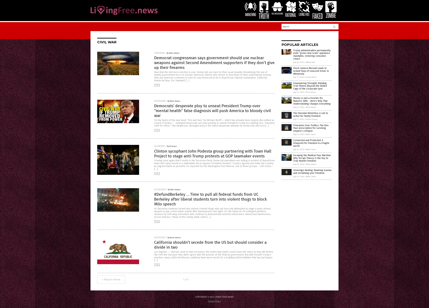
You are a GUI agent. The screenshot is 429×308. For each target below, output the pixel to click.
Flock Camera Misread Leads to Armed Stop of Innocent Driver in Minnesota (311, 71)
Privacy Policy (214, 301)
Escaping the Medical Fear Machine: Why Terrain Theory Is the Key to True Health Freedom (312, 158)
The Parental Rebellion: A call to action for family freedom (310, 114)
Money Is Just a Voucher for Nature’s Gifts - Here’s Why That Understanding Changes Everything (312, 101)
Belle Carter (311, 134)
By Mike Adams (173, 53)
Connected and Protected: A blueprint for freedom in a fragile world (311, 143)
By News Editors (174, 238)
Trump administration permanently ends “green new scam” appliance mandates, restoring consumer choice (312, 54)
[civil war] (124, 15)
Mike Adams (311, 107)
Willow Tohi (310, 62)
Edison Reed (310, 77)
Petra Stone (311, 92)
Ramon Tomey (311, 119)
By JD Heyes (172, 146)
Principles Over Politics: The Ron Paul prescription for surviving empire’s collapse (310, 128)
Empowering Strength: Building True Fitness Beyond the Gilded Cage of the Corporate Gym (310, 86)
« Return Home (111, 279)
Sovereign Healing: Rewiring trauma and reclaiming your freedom (312, 171)
